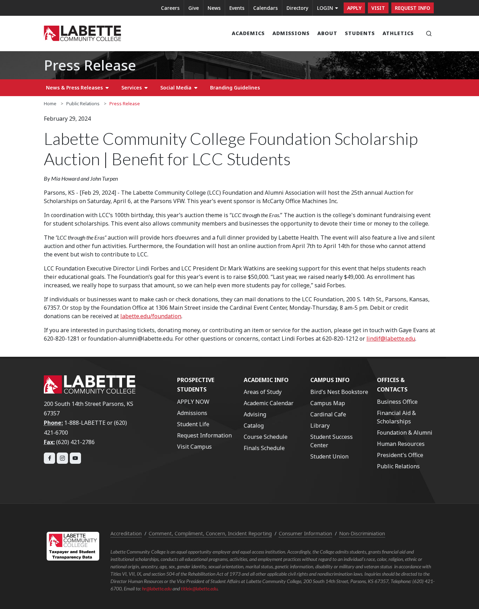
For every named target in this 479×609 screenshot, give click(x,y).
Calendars (265, 8)
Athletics (398, 33)
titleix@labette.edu (199, 588)
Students (360, 33)
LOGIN (325, 8)
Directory (297, 8)
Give (193, 8)
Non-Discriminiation (362, 533)
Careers (170, 8)
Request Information (204, 435)
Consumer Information (305, 533)
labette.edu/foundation (150, 316)
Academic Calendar (269, 403)
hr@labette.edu (156, 588)
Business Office (397, 402)
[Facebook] (49, 458)
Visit (378, 8)
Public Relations (83, 103)
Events (236, 8)
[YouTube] (75, 458)
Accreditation (126, 533)
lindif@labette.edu (390, 338)
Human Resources (401, 444)
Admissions (291, 33)
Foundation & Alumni (404, 432)
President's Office (400, 455)
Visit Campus (194, 446)
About (327, 33)
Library (320, 425)
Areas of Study (263, 392)
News (214, 8)
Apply (354, 8)
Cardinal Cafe (328, 414)
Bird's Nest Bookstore (339, 392)
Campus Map (327, 403)
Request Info (412, 8)
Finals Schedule (264, 448)
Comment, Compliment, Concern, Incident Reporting (210, 533)
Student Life (193, 424)
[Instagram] (62, 458)
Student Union (329, 456)
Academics (248, 33)
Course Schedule (266, 437)
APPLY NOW (193, 402)
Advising (255, 414)
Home (50, 103)
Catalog (254, 425)
